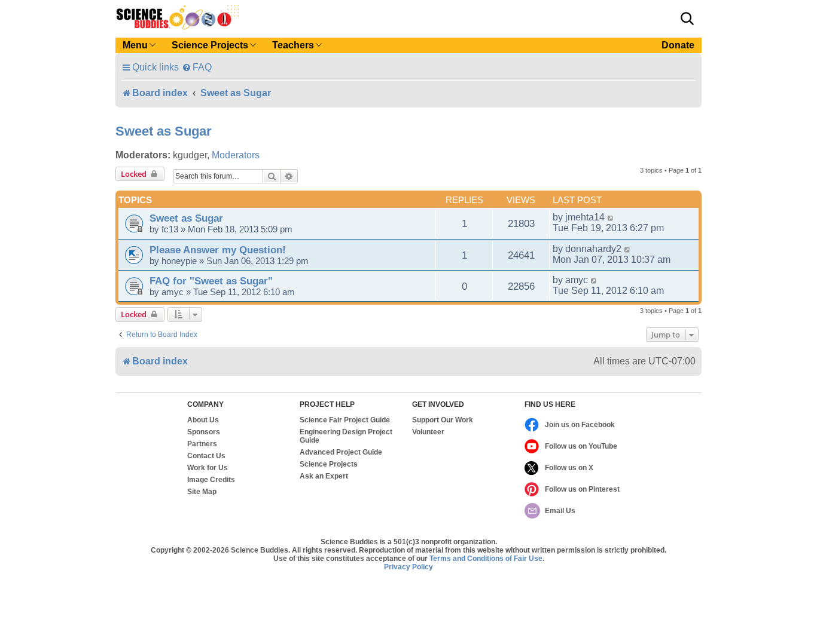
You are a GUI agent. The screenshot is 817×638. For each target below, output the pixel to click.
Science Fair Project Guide (345, 420)
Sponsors (203, 432)
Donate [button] (677, 45)
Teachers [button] (293, 45)
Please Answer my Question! (218, 250)
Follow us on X (569, 468)
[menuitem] (197, 67)
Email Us (560, 511)
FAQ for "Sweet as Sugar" (211, 281)
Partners (202, 444)
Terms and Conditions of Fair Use (485, 558)
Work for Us (207, 468)
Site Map (202, 491)
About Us (203, 420)
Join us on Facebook (580, 425)
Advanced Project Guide (341, 452)
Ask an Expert (324, 476)
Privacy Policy (408, 567)
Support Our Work (442, 420)
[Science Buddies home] (177, 17)
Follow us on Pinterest (582, 489)
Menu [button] (135, 45)
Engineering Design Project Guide (346, 436)
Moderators (236, 155)
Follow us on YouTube (581, 446)
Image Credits (211, 480)
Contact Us (206, 456)
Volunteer (428, 432)
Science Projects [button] (210, 45)
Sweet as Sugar (163, 131)
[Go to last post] (611, 217)
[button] (687, 18)
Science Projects (329, 464)
